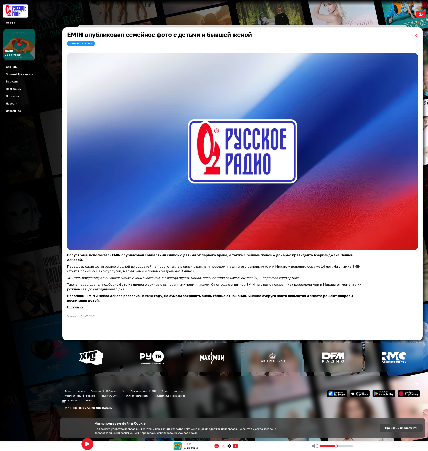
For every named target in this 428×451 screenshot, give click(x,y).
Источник (75, 307)
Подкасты (96, 391)
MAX (154, 391)
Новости (81, 391)
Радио (68, 391)
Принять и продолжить (401, 428)
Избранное (111, 391)
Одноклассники (139, 391)
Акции (89, 400)
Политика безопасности (136, 396)
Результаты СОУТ (110, 396)
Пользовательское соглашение (169, 396)
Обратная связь (73, 396)
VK (124, 391)
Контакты (178, 391)
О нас (165, 391)
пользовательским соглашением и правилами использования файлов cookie (146, 433)
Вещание (90, 396)
